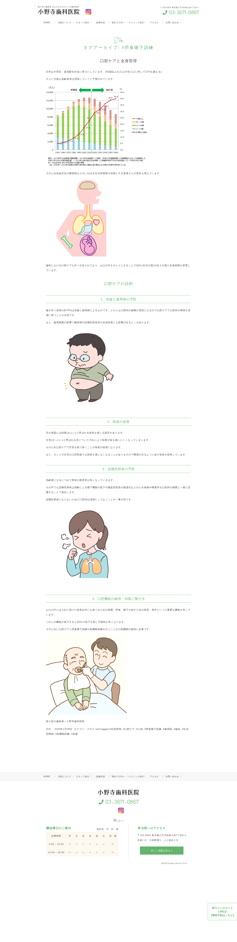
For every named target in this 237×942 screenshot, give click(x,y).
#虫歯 (74, 733)
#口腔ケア (129, 729)
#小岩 (139, 729)
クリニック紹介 (136, 22)
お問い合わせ (172, 22)
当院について (64, 22)
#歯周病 (167, 729)
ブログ (91, 729)
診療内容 (100, 22)
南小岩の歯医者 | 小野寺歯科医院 (65, 721)
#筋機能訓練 (62, 733)
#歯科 (177, 729)
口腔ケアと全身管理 (118, 61)
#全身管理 (115, 729)
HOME (46, 22)
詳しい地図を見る (161, 850)
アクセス (154, 22)
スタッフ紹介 (82, 22)
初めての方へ (118, 22)
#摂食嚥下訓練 (152, 729)
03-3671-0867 (183, 12)
